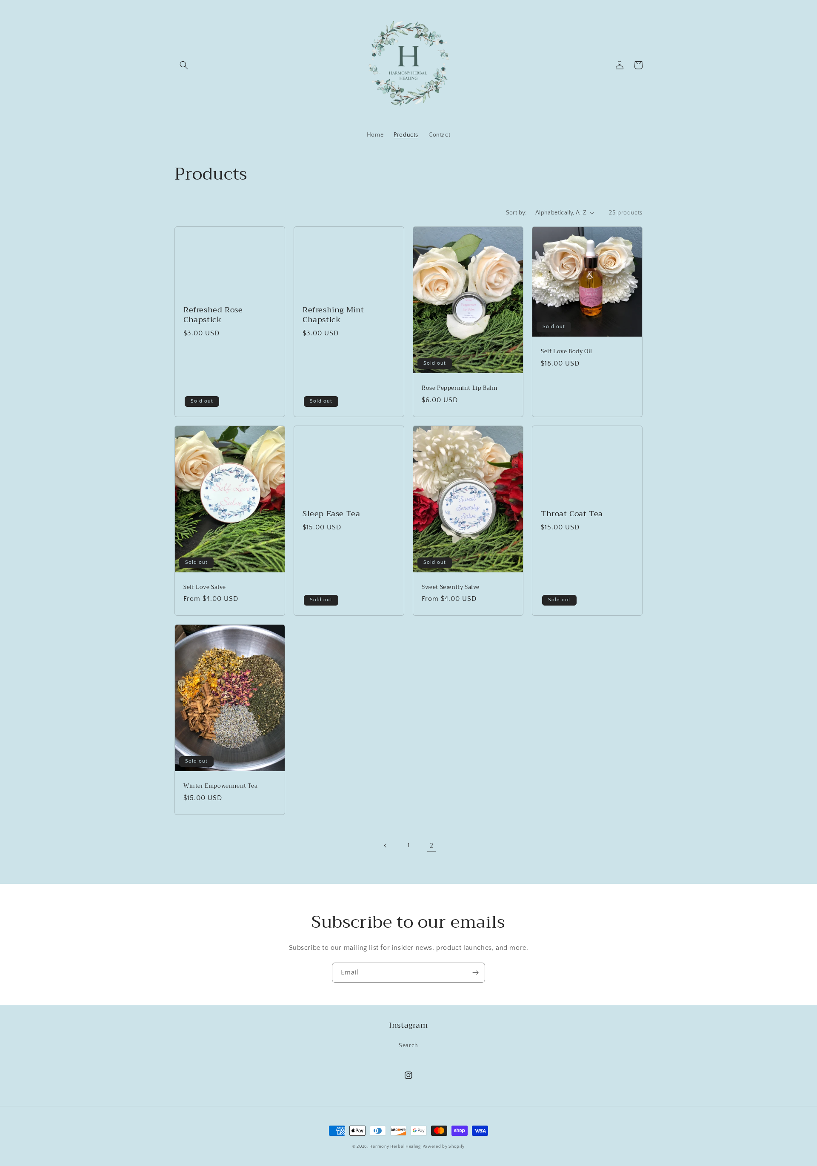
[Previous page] (385, 845)
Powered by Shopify (444, 1146)
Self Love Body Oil (566, 351)
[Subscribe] (475, 973)
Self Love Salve (204, 587)
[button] (183, 65)
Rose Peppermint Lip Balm (459, 388)
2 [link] (432, 845)
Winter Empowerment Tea (220, 786)
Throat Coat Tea (572, 514)
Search (408, 1045)
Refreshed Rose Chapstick (213, 315)
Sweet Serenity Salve (451, 587)
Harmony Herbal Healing (394, 1146)
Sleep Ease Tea (331, 514)
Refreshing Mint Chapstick (333, 315)
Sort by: (516, 212)
